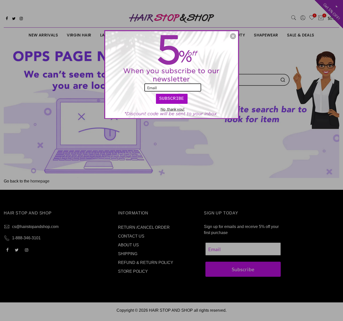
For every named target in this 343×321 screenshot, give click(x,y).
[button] (233, 36)
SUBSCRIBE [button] (171, 98)
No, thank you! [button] (172, 109)
